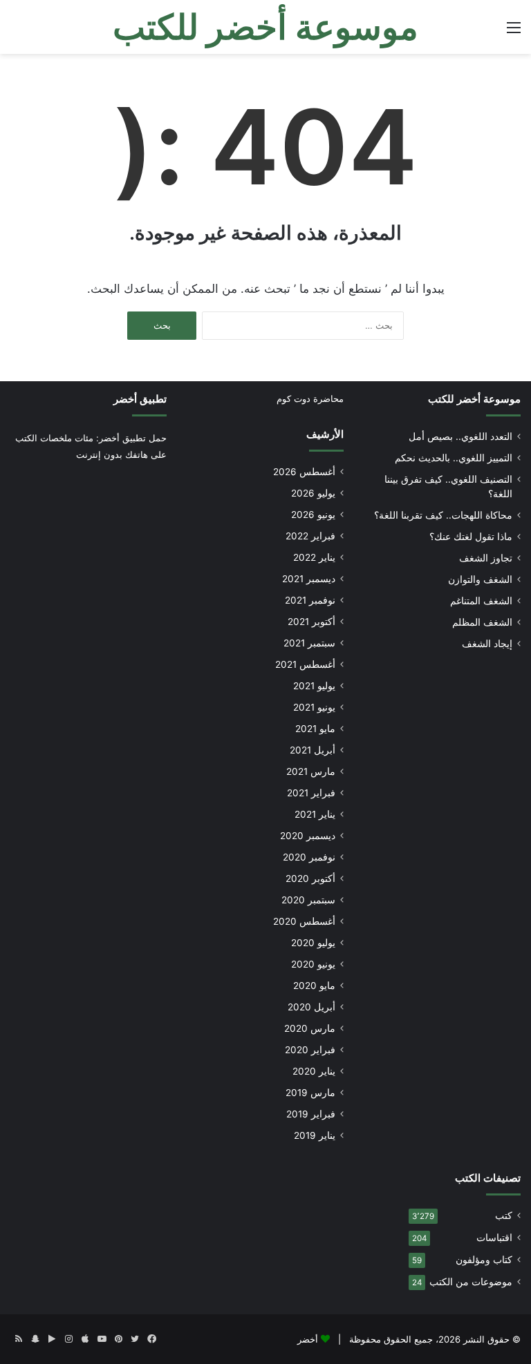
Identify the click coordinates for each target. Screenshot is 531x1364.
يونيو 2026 (313, 514)
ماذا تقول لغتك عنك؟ (470, 536)
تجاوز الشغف (485, 558)
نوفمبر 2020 (309, 857)
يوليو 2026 (313, 493)
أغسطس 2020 (304, 921)
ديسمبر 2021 (308, 578)
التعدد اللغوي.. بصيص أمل (460, 436)
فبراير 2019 (310, 1114)
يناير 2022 (314, 557)
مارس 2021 (310, 771)
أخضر (307, 1339)
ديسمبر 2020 (307, 835)
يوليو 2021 (314, 685)
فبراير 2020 (310, 1049)
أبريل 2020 (311, 1006)
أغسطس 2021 (305, 664)
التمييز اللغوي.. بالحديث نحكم (453, 457)
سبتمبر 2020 (308, 899)
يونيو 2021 (314, 707)
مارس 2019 (310, 1092)
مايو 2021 (315, 728)
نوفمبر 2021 (310, 600)
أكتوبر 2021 (311, 621)
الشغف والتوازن (480, 579)
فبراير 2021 (311, 792)
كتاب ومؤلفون (484, 1259)
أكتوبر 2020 (310, 878)
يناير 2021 (315, 814)
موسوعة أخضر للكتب (474, 398)
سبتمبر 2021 (309, 643)
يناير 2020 (313, 1071)
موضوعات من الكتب (470, 1281)
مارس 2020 (309, 1028)
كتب (503, 1215)
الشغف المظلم (482, 622)
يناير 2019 (314, 1135)
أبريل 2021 (312, 750)
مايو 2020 (314, 985)
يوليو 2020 (313, 942)
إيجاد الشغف (487, 643)
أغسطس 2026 (304, 471)
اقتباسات (494, 1237)
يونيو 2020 (313, 964)
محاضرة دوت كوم (310, 398)
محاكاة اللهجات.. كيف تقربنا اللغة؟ (443, 515)
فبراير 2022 (310, 535)
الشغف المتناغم (481, 600)
